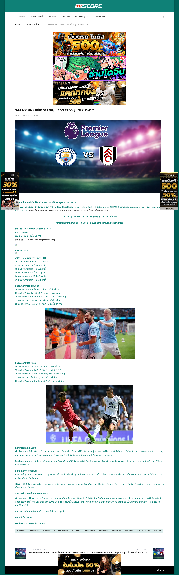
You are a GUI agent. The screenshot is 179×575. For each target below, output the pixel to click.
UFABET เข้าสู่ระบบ (91, 217)
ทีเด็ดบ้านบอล (90, 531)
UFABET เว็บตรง (109, 217)
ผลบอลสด (22, 17)
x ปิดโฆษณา (9, 209)
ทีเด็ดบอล (46, 531)
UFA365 (76, 217)
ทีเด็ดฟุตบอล (103, 531)
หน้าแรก (160, 570)
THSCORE (83, 223)
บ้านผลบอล (71, 223)
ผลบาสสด (52, 17)
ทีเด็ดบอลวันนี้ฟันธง (61, 531)
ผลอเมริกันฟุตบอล (82, 17)
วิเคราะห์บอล (100, 17)
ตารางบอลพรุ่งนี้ (37, 17)
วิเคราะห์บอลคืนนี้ (143, 531)
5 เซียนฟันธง (21, 531)
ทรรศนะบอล (34, 531)
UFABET (67, 217)
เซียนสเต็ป (157, 531)
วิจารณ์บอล (129, 531)
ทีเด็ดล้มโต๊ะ (116, 531)
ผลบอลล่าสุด (95, 223)
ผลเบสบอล (66, 17)
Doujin (106, 223)
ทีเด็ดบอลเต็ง (76, 531)
